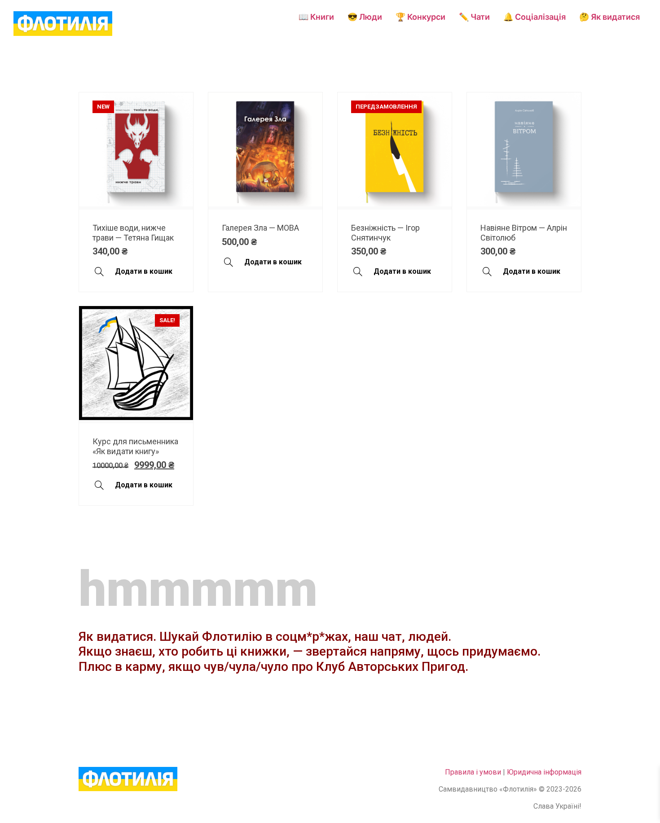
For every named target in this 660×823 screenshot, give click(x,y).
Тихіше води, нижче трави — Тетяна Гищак (133, 232)
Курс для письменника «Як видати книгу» (135, 446)
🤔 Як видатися (609, 17)
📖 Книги (316, 17)
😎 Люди (365, 17)
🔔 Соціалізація (534, 17)
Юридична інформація (544, 772)
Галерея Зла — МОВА (260, 227)
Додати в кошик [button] (143, 271)
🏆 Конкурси (420, 17)
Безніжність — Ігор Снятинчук (385, 232)
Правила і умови (473, 772)
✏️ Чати (474, 17)
